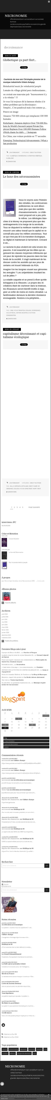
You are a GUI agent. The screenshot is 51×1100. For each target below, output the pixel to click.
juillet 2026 (5, 617)
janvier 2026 (5, 632)
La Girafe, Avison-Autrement (34, 677)
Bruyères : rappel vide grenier (12, 677)
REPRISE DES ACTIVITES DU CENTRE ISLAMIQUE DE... (21, 670)
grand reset (28, 488)
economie (32, 1049)
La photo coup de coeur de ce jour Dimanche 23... (18, 655)
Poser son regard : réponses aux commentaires (17, 660)
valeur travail (11, 313)
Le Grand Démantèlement (11, 954)
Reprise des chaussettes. (11, 799)
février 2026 (5, 630)
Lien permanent (14, 152)
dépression (23, 1049)
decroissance (22, 156)
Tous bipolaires (8, 993)
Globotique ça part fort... (19, 60)
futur (34, 1053)
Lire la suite (40, 581)
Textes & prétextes (17, 680)
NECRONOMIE (16, 16)
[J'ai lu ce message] (49, 1094)
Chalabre (40, 667)
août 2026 (5, 614)
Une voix (5, 680)
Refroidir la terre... (8, 664)
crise (45, 1049)
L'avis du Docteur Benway (11, 983)
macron (4, 1049)
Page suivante (34, 507)
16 (5, 725)
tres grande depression (24, 1053)
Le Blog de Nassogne (39, 674)
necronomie (6, 760)
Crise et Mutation (9, 741)
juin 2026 (4, 619)
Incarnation (21, 664)
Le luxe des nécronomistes (21, 176)
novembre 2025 (6, 637)
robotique (38, 156)
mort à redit (37, 488)
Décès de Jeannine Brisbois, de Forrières (15, 674)
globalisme (10, 158)
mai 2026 (4, 622)
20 (32, 725)
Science (6, 747)
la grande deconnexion (11, 744)
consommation (13, 1049)
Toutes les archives (11, 641)
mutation (5, 1053)
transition (21, 310)
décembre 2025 (6, 635)
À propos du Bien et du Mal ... (11, 652)
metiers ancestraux (22, 313)
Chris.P (4, 790)
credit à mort (33, 486)
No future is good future (10, 1003)
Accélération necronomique (24, 780)
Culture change (19, 760)
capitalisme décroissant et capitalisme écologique (25, 335)
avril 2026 (4, 624)
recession (39, 1049)
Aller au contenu (7, 2)
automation (31, 156)
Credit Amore (7, 1013)
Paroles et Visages (30, 652)
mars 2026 (5, 627)
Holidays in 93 (19, 809)
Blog (5, 738)
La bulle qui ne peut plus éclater (14, 964)
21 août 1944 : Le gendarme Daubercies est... (16, 683)
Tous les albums (10, 603)
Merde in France (8, 974)
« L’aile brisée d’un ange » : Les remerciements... (18, 667)
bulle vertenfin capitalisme (19, 486)
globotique (14, 156)
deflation (12, 1053)
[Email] (3, 1025)
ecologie (28, 310)
